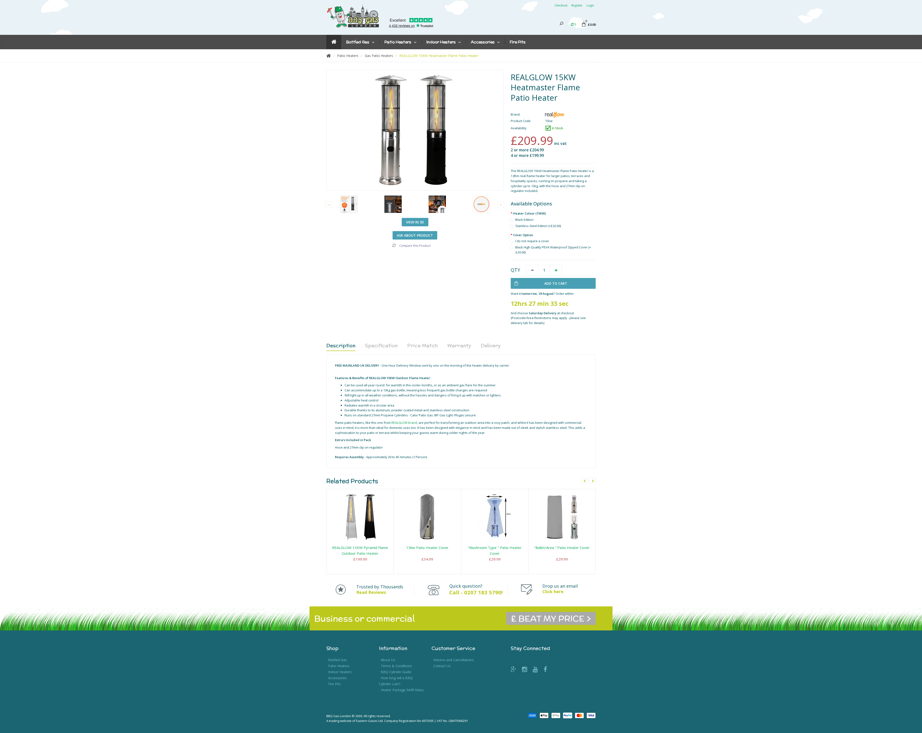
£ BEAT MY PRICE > (551, 618)
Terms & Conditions (396, 666)
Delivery (491, 345)
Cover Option (523, 235)
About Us (388, 660)
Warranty (459, 345)
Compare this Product (415, 245)
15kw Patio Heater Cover (427, 547)
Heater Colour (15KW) (529, 213)
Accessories (337, 678)
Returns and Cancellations (453, 660)
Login (590, 5)
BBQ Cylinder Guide (396, 672)
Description (340, 345)
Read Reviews (371, 592)
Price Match (422, 345)
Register (576, 5)
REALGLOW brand (404, 422)
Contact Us (442, 666)
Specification (381, 345)
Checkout (561, 5)
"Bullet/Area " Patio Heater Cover (562, 547)
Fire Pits (334, 684)
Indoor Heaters (340, 672)
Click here (553, 591)
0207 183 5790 (482, 592)
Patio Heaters (339, 666)
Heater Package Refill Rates (402, 690)
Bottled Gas (337, 660)
